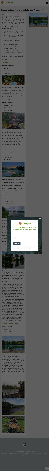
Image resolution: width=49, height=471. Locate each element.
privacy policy (28, 247)
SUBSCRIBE (16, 243)
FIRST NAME (15, 232)
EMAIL (14, 237)
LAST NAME (28, 232)
